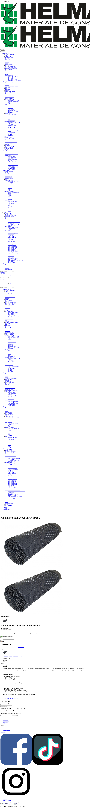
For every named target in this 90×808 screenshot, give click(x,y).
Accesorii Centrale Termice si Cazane (12, 253)
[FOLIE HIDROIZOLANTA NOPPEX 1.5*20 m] (5, 622)
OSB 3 (6, 88)
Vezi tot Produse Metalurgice (13, 130)
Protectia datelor (5, 722)
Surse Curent (10, 261)
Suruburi (9, 193)
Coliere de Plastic (8, 143)
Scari (6, 179)
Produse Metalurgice (9, 128)
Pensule (9, 208)
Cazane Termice (8, 214)
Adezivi (6, 55)
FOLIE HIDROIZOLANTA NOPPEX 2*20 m (12, 656)
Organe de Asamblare (9, 191)
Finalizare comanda (6, 509)
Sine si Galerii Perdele (9, 69)
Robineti (9, 238)
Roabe (9, 190)
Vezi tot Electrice (8, 137)
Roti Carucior (10, 182)
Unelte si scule (6, 170)
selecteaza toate (21, 647)
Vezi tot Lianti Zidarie (12, 114)
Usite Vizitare (10, 239)
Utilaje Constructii (8, 185)
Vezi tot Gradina (8, 264)
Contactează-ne (3, 732)
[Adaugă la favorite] (1, 641)
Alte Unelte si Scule (9, 180)
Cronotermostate (11, 256)
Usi (6, 73)
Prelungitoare (8, 145)
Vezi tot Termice (8, 213)
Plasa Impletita (8, 92)
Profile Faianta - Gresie (12, 79)
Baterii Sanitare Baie (12, 157)
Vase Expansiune (11, 257)
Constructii (5, 81)
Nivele (9, 202)
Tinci (9, 119)
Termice (4, 212)
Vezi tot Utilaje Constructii (13, 187)
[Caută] (13, 271)
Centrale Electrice (11, 228)
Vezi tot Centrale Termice (13, 227)
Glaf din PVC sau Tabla (10, 60)
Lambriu (7, 62)
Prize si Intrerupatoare (9, 146)
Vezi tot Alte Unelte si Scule (13, 181)
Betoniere (10, 188)
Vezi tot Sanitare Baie (12, 156)
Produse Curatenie (8, 64)
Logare (4, 511)
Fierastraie (10, 207)
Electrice (4, 136)
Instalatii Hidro (8, 230)
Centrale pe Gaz (11, 229)
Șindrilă (9, 103)
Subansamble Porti (9, 267)
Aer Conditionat (11, 223)
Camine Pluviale (11, 234)
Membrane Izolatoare (12, 125)
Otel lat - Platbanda (11, 132)
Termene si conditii (6, 721)
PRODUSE (3, 51)
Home (4, 513)
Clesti (9, 204)
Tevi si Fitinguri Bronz (12, 246)
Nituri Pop (10, 199)
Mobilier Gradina (8, 269)
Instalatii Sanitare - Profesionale (11, 154)
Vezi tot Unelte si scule (9, 171)
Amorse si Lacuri (8, 56)
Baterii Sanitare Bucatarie (13, 167)
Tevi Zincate (10, 108)
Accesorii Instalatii (9, 153)
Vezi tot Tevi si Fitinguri (12, 241)
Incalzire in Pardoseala (9, 216)
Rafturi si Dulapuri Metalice (10, 66)
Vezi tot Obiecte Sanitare (10, 151)
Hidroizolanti (7, 90)
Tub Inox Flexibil (11, 262)
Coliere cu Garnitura (12, 252)
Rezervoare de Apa (9, 96)
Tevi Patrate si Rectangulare (13, 111)
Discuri (6, 174)
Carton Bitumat (11, 124)
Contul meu (5, 507)
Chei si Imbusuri (11, 203)
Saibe (9, 197)
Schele (9, 189)
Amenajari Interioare (7, 53)
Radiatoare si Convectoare (10, 215)
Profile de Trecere (11, 77)
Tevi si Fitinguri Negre (12, 248)
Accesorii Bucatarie (11, 169)
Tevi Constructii (11, 109)
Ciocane (9, 211)
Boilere (6, 217)
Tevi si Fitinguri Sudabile (13, 251)
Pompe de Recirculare (12, 259)
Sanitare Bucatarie (8, 163)
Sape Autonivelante (11, 120)
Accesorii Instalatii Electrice (10, 138)
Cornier (9, 131)
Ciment (9, 116)
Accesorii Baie (11, 162)
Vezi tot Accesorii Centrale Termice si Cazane (16, 254)
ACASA (2, 49)
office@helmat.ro (6, 730)
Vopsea (6, 74)
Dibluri (9, 194)
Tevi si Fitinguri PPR (12, 244)
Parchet (6, 63)
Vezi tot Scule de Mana (12, 201)
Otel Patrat (10, 133)
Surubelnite (10, 206)
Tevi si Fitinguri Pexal (12, 245)
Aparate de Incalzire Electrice (13, 224)
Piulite (9, 196)
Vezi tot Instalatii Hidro (12, 231)
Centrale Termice (8, 226)
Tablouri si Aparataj (9, 148)
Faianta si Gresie (8, 59)
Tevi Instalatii (10, 112)
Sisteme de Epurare (9, 98)
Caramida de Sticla (9, 57)
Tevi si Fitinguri (8, 240)
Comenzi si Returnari (7, 800)
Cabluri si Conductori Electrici (11, 142)
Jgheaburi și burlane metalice (13, 101)
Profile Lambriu (11, 78)
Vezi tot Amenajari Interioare (10, 54)
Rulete (9, 210)
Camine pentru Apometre (13, 233)
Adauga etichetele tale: (4, 703)
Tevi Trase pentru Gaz (12, 110)
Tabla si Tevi (7, 104)
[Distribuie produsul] (3, 641)
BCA (6, 83)
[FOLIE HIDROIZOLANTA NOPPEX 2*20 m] (5, 654)
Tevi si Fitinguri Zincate (12, 247)
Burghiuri (7, 172)
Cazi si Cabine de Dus (12, 161)
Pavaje (6, 93)
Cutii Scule (10, 183)
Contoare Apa (10, 235)
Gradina (4, 263)
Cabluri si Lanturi (8, 177)
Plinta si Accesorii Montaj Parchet (14, 80)
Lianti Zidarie (8, 113)
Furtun (6, 265)
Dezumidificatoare (11, 225)
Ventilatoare (7, 149)
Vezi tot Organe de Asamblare (13, 192)
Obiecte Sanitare (6, 150)
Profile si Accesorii (9, 75)
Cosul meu (5, 508)
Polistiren (9, 126)
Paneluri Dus (10, 158)
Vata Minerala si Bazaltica (13, 127)
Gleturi (9, 117)
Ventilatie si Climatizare (10, 220)
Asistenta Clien (5, 720)
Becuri (6, 140)
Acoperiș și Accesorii (9, 99)
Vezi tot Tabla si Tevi (12, 105)
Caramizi (7, 85)
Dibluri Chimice (11, 195)
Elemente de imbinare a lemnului (11, 86)
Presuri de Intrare (8, 65)
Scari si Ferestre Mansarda (10, 67)
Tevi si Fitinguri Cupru (12, 242)
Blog (4, 723)
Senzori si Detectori (9, 147)
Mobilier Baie (10, 160)
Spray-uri (7, 70)
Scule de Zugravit (8, 176)
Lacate (9, 184)
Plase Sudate (10, 135)
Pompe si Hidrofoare (9, 178)
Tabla (9, 106)
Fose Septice (7, 87)
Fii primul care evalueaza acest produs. (10, 698)
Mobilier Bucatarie (11, 168)
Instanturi (7, 218)
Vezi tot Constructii (9, 82)
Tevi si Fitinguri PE (11, 249)
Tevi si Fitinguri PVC (12, 250)
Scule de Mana (8, 200)
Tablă (9, 102)
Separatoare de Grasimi (9, 97)
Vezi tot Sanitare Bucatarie (13, 165)
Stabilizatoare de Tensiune (13, 258)
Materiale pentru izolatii (10, 121)
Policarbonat (7, 94)
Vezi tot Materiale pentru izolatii (14, 122)
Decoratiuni (7, 58)
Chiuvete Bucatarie (11, 166)
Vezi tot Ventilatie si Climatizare (14, 222)
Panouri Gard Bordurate (10, 91)
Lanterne (7, 144)
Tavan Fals (7, 71)
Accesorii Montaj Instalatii (10, 219)
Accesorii (10, 123)
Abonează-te (15, 715)
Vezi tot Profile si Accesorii (13, 76)
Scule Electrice (8, 173)
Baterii (6, 139)
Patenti (9, 205)
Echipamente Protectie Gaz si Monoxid (15, 260)
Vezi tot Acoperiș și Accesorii (13, 100)
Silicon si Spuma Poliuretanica (11, 68)
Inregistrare (5, 510)
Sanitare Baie (8, 155)
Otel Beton (10, 134)
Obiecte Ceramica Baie (12, 159)
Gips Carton (7, 89)
